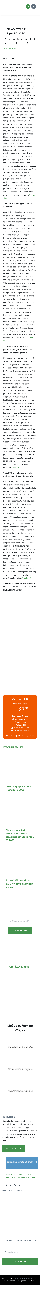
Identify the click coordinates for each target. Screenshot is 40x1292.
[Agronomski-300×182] (20, 990)
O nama (20, 1174)
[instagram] (15, 1185)
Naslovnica (10, 1174)
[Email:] (28, 43)
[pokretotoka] (20, 982)
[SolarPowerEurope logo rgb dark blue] (9, 1204)
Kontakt (31, 1177)
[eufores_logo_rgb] (6, 1224)
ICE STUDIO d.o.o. (31, 1281)
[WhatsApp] (22, 39)
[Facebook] (5, 39)
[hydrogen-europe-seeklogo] (9, 1217)
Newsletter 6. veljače (20, 1047)
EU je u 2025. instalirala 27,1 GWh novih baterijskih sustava (19, 884)
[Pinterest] (35, 39)
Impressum (10, 1177)
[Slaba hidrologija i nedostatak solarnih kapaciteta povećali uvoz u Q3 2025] (20, 799)
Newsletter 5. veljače (20, 1069)
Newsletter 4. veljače (20, 1090)
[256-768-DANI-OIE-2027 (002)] (20, 602)
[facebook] (7, 1185)
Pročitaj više (18, 467)
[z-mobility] (20, 1005)
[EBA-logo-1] (9, 1208)
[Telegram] (26, 39)
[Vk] (5, 43)
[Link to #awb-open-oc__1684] (33, 6)
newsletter (15, 48)
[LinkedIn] (18, 39)
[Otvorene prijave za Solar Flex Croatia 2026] (20, 755)
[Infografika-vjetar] (20, 942)
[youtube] (19, 1185)
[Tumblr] (30, 39)
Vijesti (28, 1174)
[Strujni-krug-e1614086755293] (20, 974)
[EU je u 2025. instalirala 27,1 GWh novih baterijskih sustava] (20, 849)
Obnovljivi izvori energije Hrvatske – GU (24, 1278)
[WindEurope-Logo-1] (9, 1195)
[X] (10, 39)
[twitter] (11, 1185)
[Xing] (17, 43)
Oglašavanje (21, 1177)
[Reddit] (14, 39)
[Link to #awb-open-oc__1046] (28, 6)
